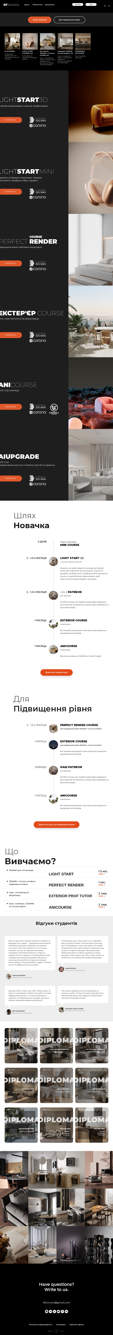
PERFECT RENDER (66, 885)
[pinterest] (62, 1311)
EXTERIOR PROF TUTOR (70, 896)
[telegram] (50, 1311)
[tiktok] (54, 1311)
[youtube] (58, 1311)
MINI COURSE (69, 545)
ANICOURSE (68, 646)
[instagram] (46, 1311)
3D (23, 319)
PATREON (75, 592)
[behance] (66, 1311)
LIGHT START (70, 558)
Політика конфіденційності (40, 1325)
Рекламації (61, 1325)
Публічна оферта (76, 1325)
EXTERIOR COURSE (73, 620)
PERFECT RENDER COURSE (79, 725)
